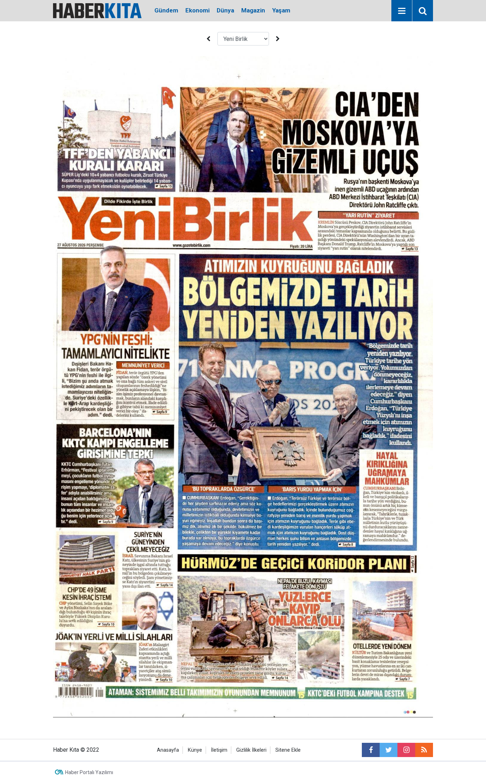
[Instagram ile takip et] (406, 750)
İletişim (219, 750)
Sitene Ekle (288, 750)
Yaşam (281, 10)
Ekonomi (197, 10)
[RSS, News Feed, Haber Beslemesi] (424, 750)
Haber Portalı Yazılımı (89, 772)
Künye (195, 750)
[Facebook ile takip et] (371, 750)
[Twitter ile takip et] (388, 750)
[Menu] (401, 11)
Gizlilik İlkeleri (251, 750)
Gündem (166, 10)
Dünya (225, 10)
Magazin (253, 10)
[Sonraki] (277, 39)
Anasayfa (168, 750)
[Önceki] (208, 39)
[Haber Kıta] (97, 10)
